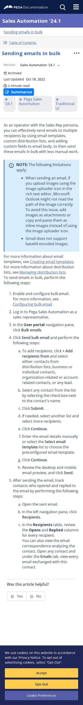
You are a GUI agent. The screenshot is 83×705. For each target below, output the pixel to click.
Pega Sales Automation (30, 101)
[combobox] (39, 65)
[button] (41, 43)
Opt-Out (41, 684)
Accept (41, 673)
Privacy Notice (29, 657)
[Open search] (62, 6)
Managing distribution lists (42, 272)
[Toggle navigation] (76, 6)
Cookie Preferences (41, 695)
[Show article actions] (76, 53)
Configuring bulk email (32, 304)
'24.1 (9, 103)
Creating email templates (52, 261)
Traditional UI (65, 106)
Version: (9, 65)
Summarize (21, 92)
